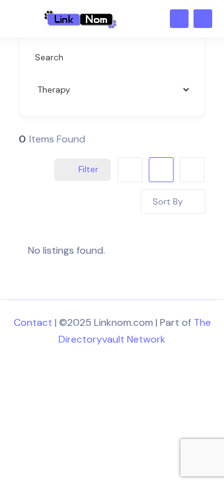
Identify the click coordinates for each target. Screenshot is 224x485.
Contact (33, 322)
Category (54, 89)
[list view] (161, 169)
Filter (88, 169)
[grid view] (130, 169)
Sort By (167, 201)
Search (49, 57)
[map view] (192, 169)
